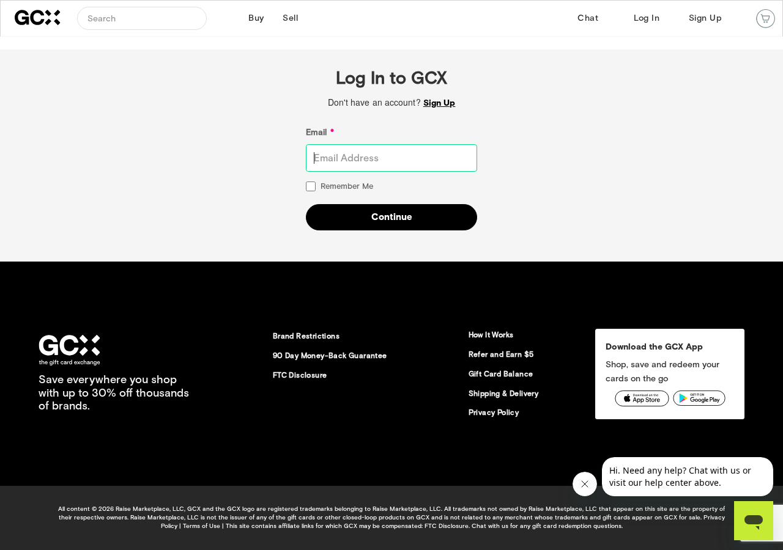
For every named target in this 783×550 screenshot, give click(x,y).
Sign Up (705, 18)
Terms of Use (201, 526)
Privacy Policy (494, 412)
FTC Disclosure (300, 375)
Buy (254, 18)
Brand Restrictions (306, 335)
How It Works (491, 334)
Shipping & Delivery (504, 393)
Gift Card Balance (501, 373)
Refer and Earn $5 (501, 354)
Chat (587, 18)
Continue (391, 216)
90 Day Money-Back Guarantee (330, 355)
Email (320, 132)
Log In (646, 18)
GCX (45, 19)
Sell (289, 18)
